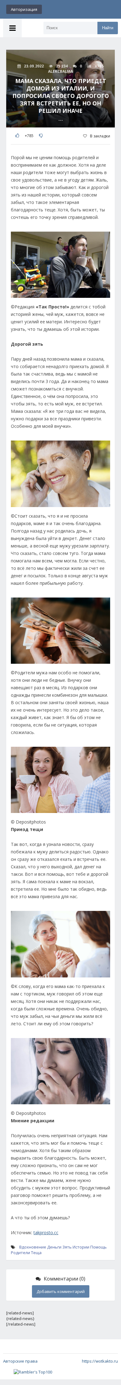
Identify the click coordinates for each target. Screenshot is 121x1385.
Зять (67, 1247)
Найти (107, 27)
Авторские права (20, 1361)
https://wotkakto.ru (100, 1361)
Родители (20, 1252)
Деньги (54, 1247)
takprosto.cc (46, 1232)
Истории (81, 1247)
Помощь (98, 1247)
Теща (36, 1252)
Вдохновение (32, 1247)
